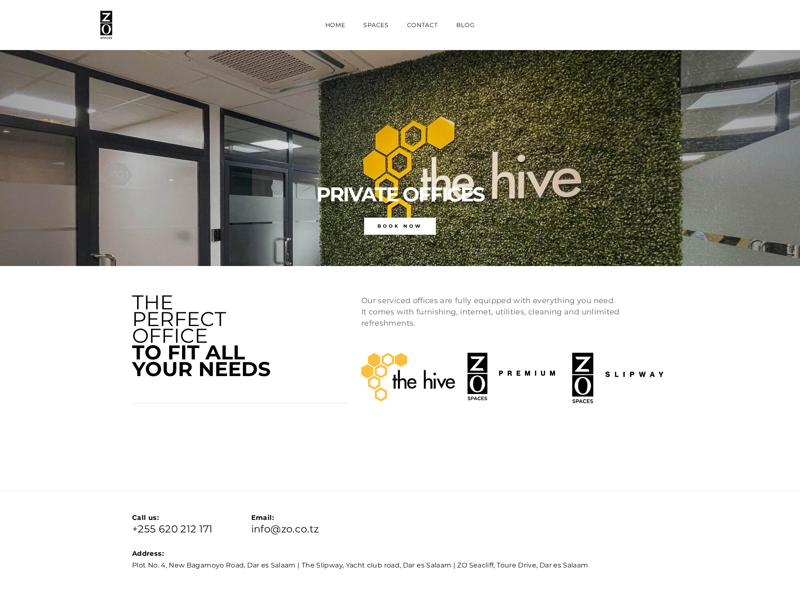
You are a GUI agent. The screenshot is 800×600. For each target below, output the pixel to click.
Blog (465, 25)
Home (335, 25)
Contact (422, 25)
